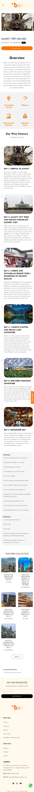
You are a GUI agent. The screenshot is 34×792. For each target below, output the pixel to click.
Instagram (5, 748)
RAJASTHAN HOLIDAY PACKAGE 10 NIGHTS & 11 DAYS (25, 613)
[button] (3, 5)
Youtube (5, 755)
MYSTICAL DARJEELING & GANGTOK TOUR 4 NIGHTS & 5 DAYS (8, 644)
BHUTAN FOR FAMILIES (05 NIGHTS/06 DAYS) (8, 577)
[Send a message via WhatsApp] (30, 785)
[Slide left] (13, 34)
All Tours (5, 722)
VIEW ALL (17, 656)
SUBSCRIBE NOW (17, 696)
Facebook (5, 752)
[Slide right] (20, 34)
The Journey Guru (14, 791)
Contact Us (6, 726)
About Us (5, 730)
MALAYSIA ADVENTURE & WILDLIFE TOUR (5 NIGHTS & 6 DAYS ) (8, 613)
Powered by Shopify (23, 791)
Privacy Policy (7, 734)
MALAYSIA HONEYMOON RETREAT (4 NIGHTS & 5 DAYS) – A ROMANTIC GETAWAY (25, 580)
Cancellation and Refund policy (11, 737)
